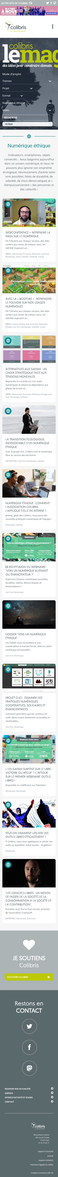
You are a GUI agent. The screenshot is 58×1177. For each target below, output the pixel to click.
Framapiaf (29, 1079)
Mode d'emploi (11, 74)
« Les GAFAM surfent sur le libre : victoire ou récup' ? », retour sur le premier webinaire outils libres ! (29, 774)
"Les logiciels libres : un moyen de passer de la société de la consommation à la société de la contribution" (28, 898)
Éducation (36, 254)
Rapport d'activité (45, 1151)
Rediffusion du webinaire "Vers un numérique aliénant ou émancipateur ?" (27, 570)
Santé (18, 256)
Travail (41, 256)
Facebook (29, 1058)
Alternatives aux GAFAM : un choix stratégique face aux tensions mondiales (26, 372)
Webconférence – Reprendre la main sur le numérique (28, 234)
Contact (9, 1101)
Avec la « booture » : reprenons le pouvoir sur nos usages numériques (29, 302)
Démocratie (17, 254)
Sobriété (24, 256)
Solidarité (33, 256)
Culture (15, 324)
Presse (50, 1155)
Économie (27, 254)
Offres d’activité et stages (19, 1097)
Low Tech (45, 254)
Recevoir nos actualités (17, 1088)
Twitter (29, 1037)
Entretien (10, 918)
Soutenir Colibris (17, 977)
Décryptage (11, 461)
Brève (8, 254)
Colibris (14, 3)
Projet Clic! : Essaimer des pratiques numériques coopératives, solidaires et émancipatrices (25, 703)
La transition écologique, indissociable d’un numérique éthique (27, 443)
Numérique (10, 256)
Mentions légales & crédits (41, 1164)
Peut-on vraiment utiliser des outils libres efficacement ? (27, 835)
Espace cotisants (46, 1160)
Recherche (10, 117)
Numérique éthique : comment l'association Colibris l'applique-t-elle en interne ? (28, 506)
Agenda (9, 1093)
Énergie (9, 327)
